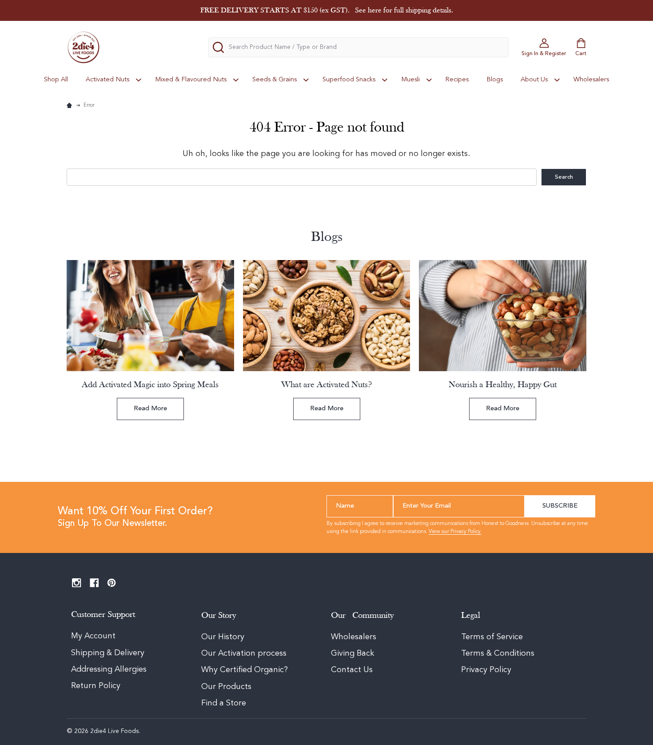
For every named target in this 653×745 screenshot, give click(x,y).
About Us (534, 79)
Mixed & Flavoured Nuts (191, 79)
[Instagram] (76, 583)
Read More (150, 408)
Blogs (494, 79)
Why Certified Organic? (244, 670)
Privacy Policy (486, 670)
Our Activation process (244, 653)
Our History (222, 637)
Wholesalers (591, 79)
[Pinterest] (111, 583)
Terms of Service (492, 637)
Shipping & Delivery (109, 653)
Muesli (410, 79)
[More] (138, 80)
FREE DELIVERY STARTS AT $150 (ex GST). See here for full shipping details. (326, 10)
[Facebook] (94, 583)
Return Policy (95, 686)
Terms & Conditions (497, 653)
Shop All (56, 79)
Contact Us (352, 670)
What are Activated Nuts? (326, 385)
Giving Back (352, 653)
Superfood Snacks (349, 79)
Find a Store (223, 703)
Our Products (226, 687)
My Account (93, 636)
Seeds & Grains (274, 79)
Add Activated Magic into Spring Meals (150, 385)
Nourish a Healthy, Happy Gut (503, 385)
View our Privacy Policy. (455, 531)
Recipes (457, 79)
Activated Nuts (107, 79)
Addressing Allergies (109, 669)
